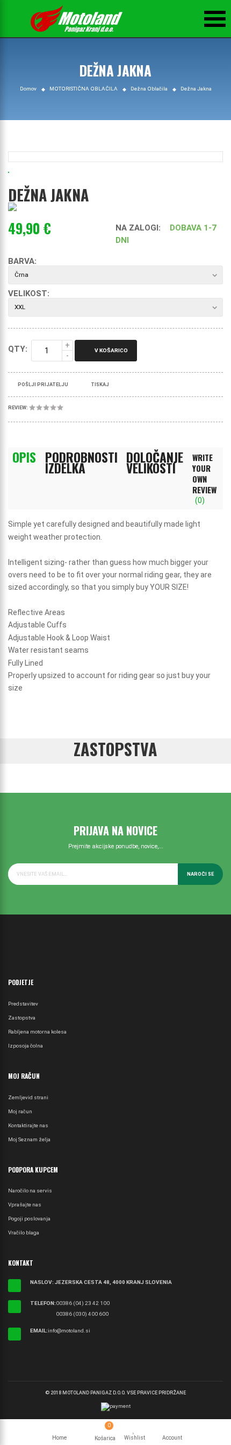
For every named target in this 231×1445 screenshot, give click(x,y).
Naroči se (200, 874)
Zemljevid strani (28, 1097)
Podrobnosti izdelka (81, 462)
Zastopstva (21, 1018)
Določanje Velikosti (154, 462)
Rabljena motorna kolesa (37, 1032)
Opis (24, 457)
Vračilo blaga (23, 1232)
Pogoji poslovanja (29, 1218)
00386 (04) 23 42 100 (83, 1303)
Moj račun (20, 1111)
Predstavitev (23, 1004)
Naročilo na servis (30, 1190)
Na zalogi (137, 228)
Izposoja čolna (25, 1046)
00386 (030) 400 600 (82, 1314)
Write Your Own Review (204, 478)
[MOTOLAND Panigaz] (76, 18)
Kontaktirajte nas (28, 1125)
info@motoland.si (69, 1331)
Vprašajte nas (24, 1204)
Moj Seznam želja (29, 1139)
